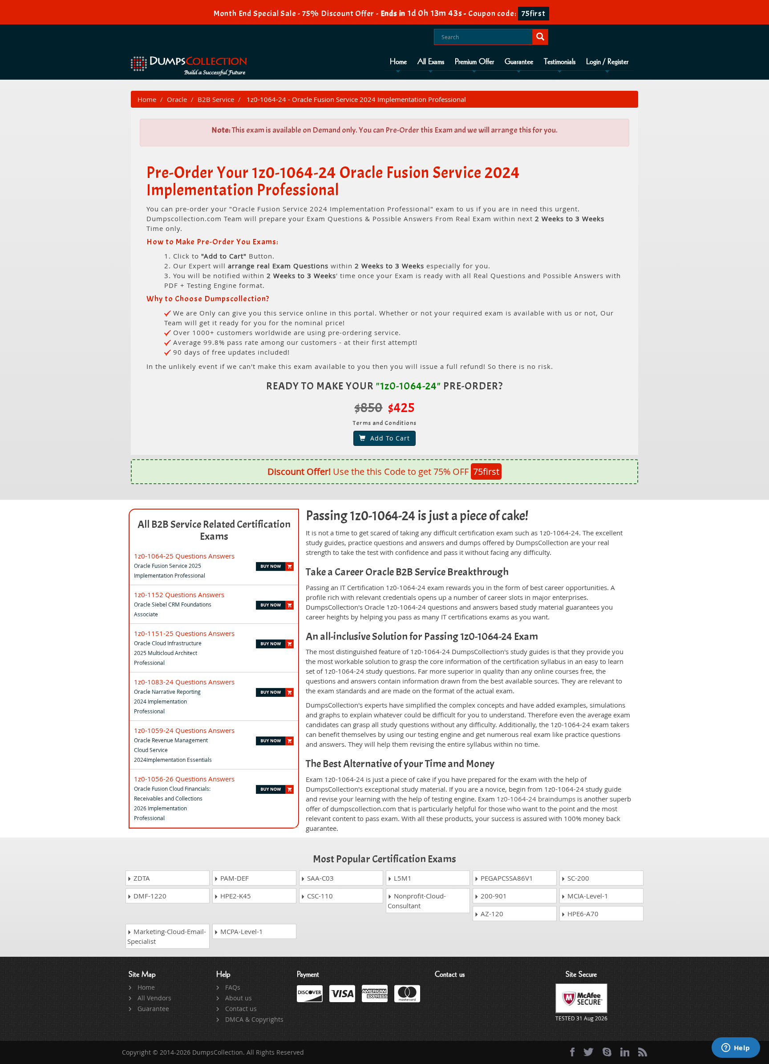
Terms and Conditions (385, 423)
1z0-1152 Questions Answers (179, 594)
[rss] (642, 1052)
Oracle (177, 99)
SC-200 (577, 878)
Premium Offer (474, 62)
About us (238, 998)
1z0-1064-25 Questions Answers (184, 555)
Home (398, 62)
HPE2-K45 (235, 895)
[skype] (607, 1052)
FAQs (232, 987)
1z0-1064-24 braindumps (536, 798)
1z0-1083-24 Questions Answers (184, 681)
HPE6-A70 (582, 913)
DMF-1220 (149, 895)
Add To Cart (388, 438)
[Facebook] (572, 1052)
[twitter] (588, 1052)
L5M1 (402, 878)
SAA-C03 (319, 878)
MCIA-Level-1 (587, 895)
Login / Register (607, 62)
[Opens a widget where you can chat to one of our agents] (735, 1048)
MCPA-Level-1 (241, 931)
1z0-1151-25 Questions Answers (184, 633)
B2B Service (216, 99)
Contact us (241, 1008)
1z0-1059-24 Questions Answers (184, 730)
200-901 (493, 895)
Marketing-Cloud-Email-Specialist (166, 936)
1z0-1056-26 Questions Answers (184, 778)
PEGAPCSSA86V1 (506, 878)
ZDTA (141, 878)
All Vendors (154, 998)
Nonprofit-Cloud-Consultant (417, 900)
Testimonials (559, 62)
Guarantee (519, 62)
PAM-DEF (234, 878)
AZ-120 (491, 913)
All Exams (430, 62)
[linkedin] (624, 1052)
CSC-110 (319, 895)
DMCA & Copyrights (254, 1019)
